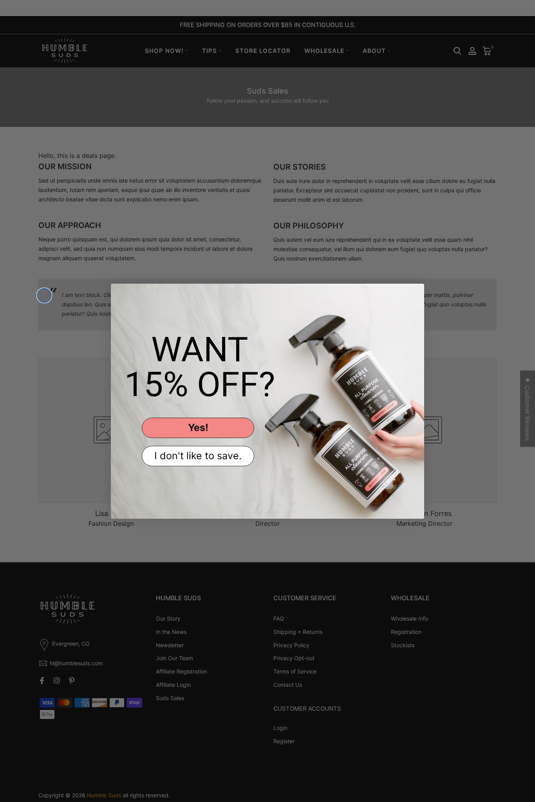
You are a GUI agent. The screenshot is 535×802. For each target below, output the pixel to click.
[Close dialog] (44, 295)
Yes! (198, 427)
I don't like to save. (198, 456)
